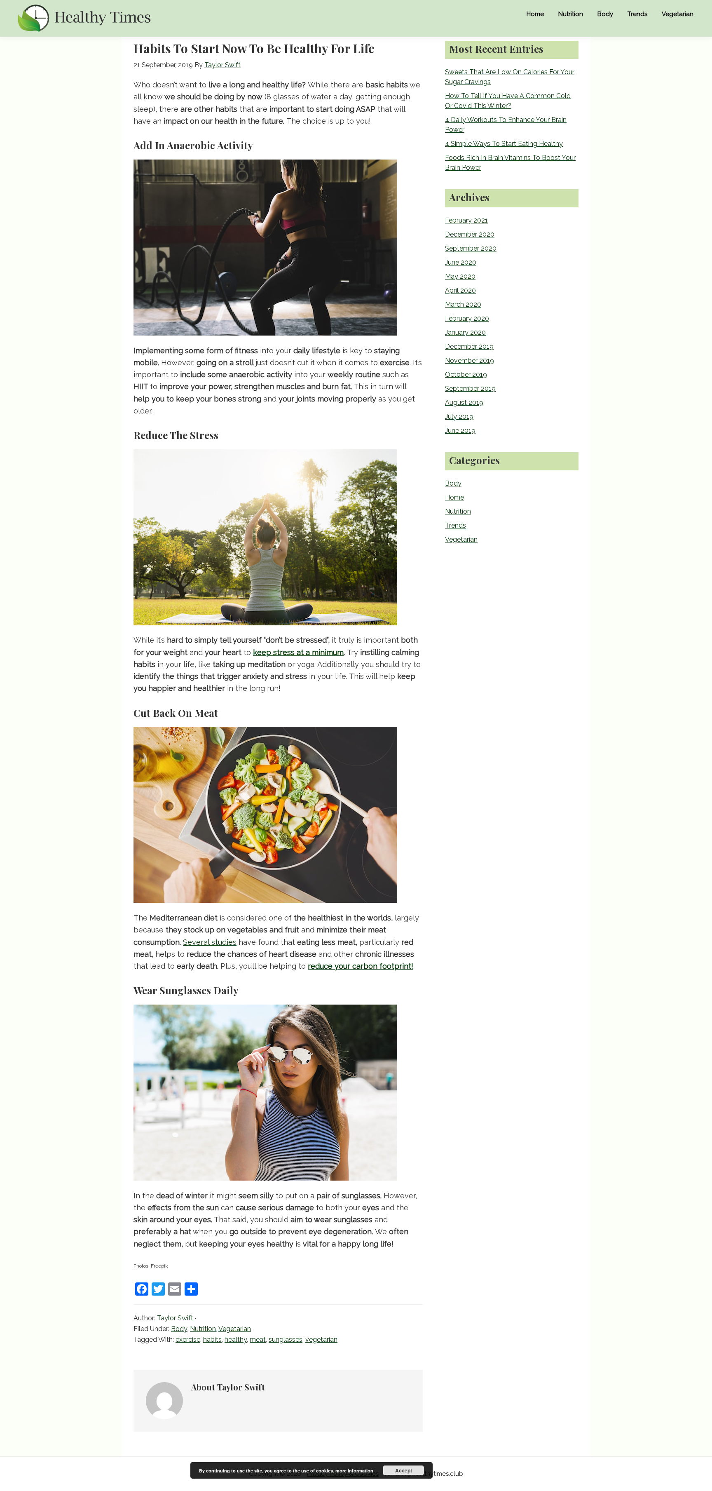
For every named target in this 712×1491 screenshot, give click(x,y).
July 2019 (459, 416)
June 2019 (460, 430)
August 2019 (464, 402)
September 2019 (470, 388)
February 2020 (467, 318)
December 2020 (469, 234)
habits (212, 1339)
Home (454, 497)
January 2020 (465, 332)
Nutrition (203, 1329)
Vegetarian (234, 1329)
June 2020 (460, 262)
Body (179, 1329)
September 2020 (471, 248)
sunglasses (285, 1339)
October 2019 (466, 374)
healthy (236, 1339)
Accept (403, 1470)
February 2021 (466, 220)
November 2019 (469, 360)
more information (354, 1471)
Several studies (210, 942)
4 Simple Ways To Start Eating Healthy (504, 144)
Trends (455, 525)
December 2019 (469, 346)
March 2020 (463, 304)
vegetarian (321, 1339)
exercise (188, 1339)
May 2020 (460, 276)
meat (258, 1339)
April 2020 (460, 290)
